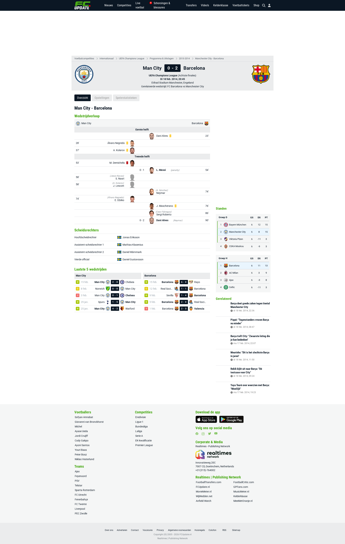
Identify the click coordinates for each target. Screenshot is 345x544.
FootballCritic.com (243, 482)
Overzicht (82, 98)
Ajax (77, 471)
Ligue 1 (139, 421)
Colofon (212, 530)
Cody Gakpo (81, 440)
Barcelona (198, 123)
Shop (256, 5)
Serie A (139, 435)
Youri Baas (81, 449)
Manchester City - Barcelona (209, 58)
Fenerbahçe (81, 499)
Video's (205, 5)
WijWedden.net (204, 496)
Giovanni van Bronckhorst (89, 421)
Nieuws (108, 5)
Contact (135, 530)
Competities (124, 5)
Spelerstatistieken (126, 98)
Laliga (138, 431)
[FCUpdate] (82, 5)
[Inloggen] (268, 5)
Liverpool (80, 508)
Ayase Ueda (81, 431)
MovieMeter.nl (203, 491)
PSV (77, 480)
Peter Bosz (81, 454)
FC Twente (81, 504)
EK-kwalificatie (143, 440)
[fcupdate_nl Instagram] (203, 434)
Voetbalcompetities (84, 58)
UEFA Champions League (131, 58)
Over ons (109, 530)
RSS (224, 530)
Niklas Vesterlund (84, 459)
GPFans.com (240, 486)
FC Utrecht (81, 494)
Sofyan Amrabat (84, 417)
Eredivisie (140, 417)
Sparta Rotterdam (85, 490)
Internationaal (107, 58)
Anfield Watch (203, 500)
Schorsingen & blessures (162, 5)
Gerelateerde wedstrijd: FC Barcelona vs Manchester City (172, 86)
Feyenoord (81, 476)
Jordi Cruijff (81, 435)
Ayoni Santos (82, 445)
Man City (86, 123)
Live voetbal (142, 5)
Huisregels (200, 530)
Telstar (78, 485)
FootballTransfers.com (208, 482)
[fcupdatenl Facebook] (197, 434)
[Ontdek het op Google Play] (231, 419)
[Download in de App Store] (206, 419)
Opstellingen (102, 98)
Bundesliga (141, 426)
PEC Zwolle (81, 513)
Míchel (78, 426)
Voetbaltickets (241, 5)
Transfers (191, 5)
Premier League (144, 445)
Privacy (160, 530)
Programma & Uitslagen (162, 58)
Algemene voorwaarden (179, 530)
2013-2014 (184, 58)
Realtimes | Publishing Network (172, 538)
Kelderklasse (220, 5)
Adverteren (122, 530)
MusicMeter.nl (241, 491)
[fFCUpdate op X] (209, 433)
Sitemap (236, 530)
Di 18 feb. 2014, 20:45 (172, 79)
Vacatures (148, 530)
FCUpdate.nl (203, 486)
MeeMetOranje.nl (242, 500)
